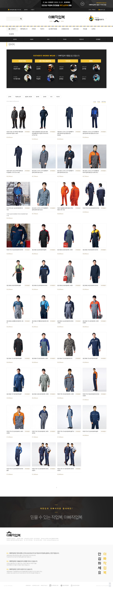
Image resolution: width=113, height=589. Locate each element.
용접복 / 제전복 (28, 96)
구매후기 (32, 9)
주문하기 (42, 29)
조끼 (48, 39)
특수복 (57, 96)
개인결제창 (11, 34)
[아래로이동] (110, 586)
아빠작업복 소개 (23, 29)
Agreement (28, 585)
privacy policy (44, 585)
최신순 (98, 101)
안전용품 (98, 39)
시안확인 (93, 29)
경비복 (44, 96)
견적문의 (34, 29)
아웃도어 (81, 39)
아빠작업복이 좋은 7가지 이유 (15, 9)
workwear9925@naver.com (53, 540)
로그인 (90, 9)
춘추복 (15, 39)
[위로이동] (110, 583)
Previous (86, 18)
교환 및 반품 (75, 29)
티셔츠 (64, 39)
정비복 (37, 96)
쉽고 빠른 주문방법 (53, 29)
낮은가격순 (104, 101)
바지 (51, 96)
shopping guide (35, 585)
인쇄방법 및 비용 (65, 29)
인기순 (94, 101)
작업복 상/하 (18, 96)
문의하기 (26, 9)
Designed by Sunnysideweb (102, 585)
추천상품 (85, 29)
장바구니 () (102, 9)
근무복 (9, 96)
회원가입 (93, 9)
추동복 (31, 39)
